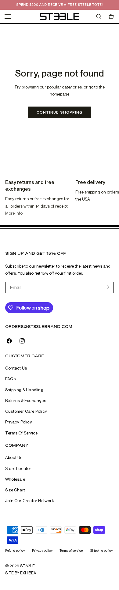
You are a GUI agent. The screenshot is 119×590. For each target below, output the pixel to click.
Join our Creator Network (29, 500)
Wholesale (15, 479)
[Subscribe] (106, 287)
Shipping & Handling (24, 389)
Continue (59, 112)
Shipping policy (101, 550)
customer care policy (26, 411)
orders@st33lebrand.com (38, 326)
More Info (14, 213)
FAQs (10, 378)
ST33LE (27, 565)
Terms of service (71, 550)
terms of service (21, 432)
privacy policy (18, 421)
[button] (7, 16)
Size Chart (15, 489)
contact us (16, 368)
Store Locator (18, 468)
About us (14, 457)
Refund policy (15, 550)
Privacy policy (42, 550)
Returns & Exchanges (25, 400)
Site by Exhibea (20, 572)
